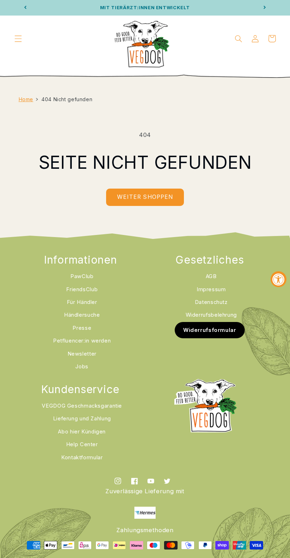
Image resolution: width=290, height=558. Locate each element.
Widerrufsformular (209, 330)
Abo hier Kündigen (82, 431)
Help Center (82, 444)
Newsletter (82, 354)
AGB (211, 276)
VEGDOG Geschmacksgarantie (82, 406)
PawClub (81, 276)
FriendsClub (82, 289)
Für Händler (82, 302)
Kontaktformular (82, 457)
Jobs (81, 366)
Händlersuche (82, 315)
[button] (18, 38)
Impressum (211, 289)
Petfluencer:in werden (82, 341)
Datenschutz (211, 302)
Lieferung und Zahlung (82, 418)
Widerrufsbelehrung (211, 315)
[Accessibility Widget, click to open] (278, 279)
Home (26, 99)
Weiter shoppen (145, 197)
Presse (81, 328)
